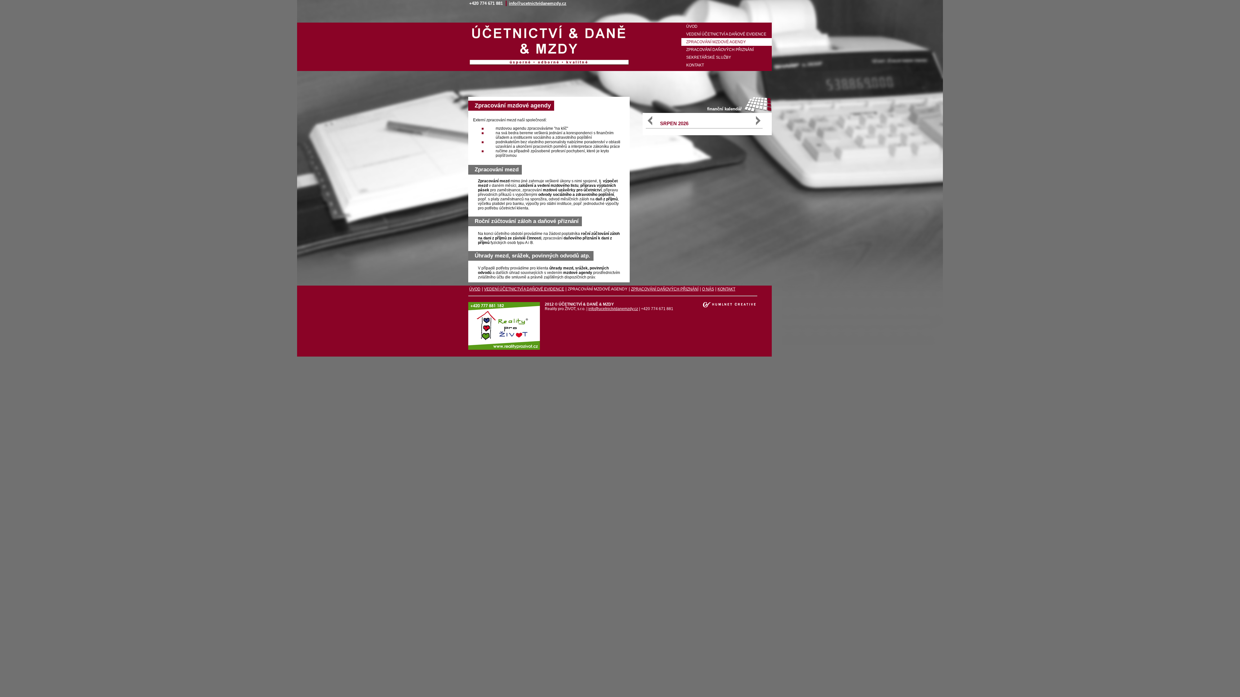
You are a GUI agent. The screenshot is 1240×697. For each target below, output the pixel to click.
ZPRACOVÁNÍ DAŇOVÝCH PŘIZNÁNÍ (720, 49)
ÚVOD (692, 26)
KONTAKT (695, 65)
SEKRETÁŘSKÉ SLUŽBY (708, 57)
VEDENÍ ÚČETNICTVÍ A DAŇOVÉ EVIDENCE (726, 34)
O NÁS (708, 289)
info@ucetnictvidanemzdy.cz (537, 3)
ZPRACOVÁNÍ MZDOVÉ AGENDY (716, 42)
